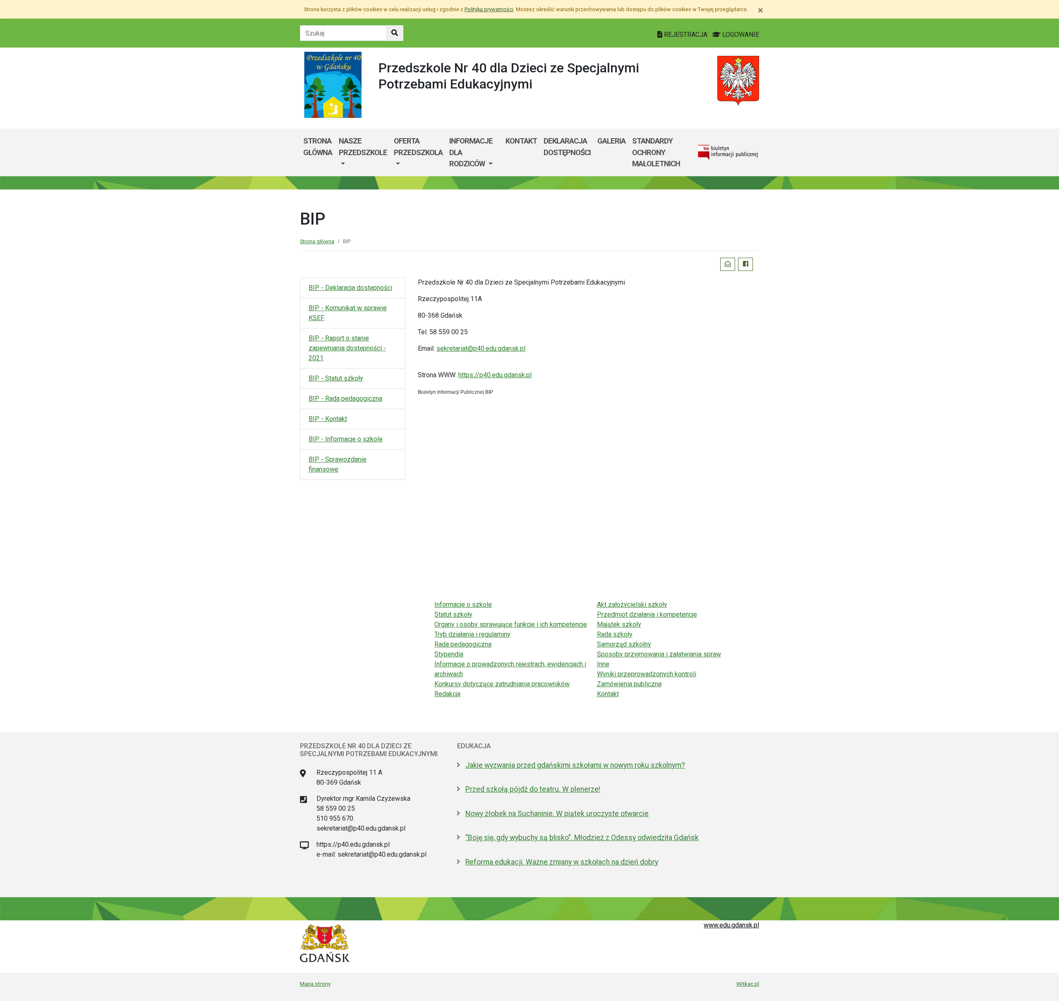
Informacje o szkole (463, 604)
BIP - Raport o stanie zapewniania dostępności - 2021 (347, 348)
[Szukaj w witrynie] (394, 33)
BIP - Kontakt (328, 419)
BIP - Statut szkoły (336, 378)
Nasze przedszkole (363, 146)
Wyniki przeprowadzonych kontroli (646, 674)
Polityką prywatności (489, 9)
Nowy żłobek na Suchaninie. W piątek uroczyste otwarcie (557, 813)
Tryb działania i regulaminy (472, 634)
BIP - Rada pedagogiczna (345, 398)
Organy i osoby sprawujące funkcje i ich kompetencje (510, 624)
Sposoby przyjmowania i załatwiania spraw (659, 654)
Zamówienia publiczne (629, 684)
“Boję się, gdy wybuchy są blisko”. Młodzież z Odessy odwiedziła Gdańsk (582, 837)
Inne (603, 664)
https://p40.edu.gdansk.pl (495, 375)
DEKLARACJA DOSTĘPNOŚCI (567, 146)
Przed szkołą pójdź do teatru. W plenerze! (532, 789)
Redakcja (447, 694)
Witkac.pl (747, 983)
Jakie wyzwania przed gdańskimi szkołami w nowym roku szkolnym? (575, 765)
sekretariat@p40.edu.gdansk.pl (480, 348)
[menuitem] (363, 152)
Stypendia (448, 654)
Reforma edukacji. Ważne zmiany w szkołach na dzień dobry (561, 862)
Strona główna (317, 146)
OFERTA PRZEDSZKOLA (418, 146)
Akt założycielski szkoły (632, 604)
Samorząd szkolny (624, 644)
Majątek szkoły (619, 624)
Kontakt (521, 140)
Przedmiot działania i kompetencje (647, 614)
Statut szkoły (453, 614)
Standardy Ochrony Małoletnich (656, 152)
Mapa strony (315, 983)
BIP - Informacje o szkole (346, 439)
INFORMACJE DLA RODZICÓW (471, 152)
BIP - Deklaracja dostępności (350, 288)
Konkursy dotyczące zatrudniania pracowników (502, 684)
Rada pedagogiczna (462, 644)
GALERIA (611, 140)
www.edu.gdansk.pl (731, 925)
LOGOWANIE (740, 34)
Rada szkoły (615, 634)
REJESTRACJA (685, 34)
